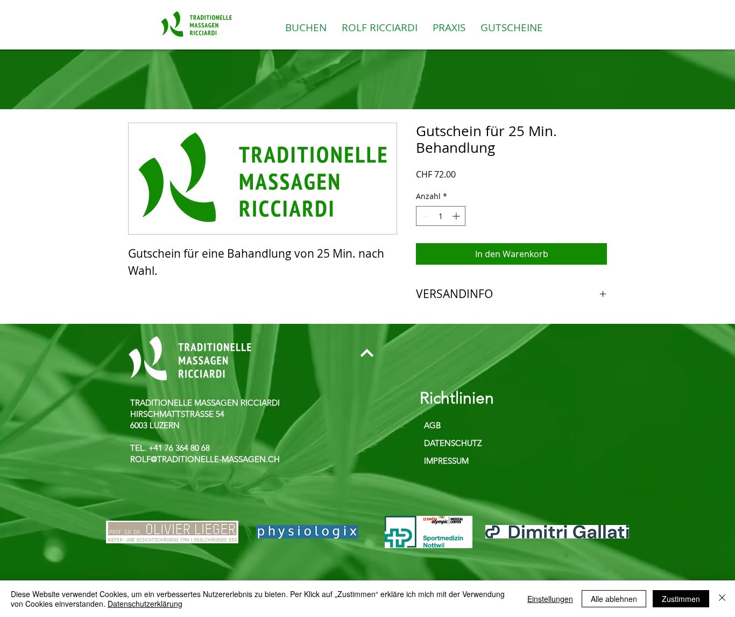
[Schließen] (722, 598)
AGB (432, 425)
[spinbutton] (440, 216)
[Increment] (457, 216)
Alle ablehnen (614, 598)
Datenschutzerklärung (145, 603)
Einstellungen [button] (550, 598)
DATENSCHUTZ (453, 443)
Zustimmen (681, 598)
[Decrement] (424, 216)
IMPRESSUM (446, 461)
